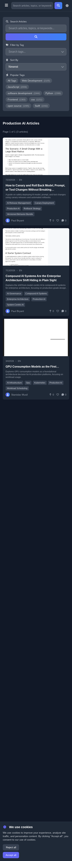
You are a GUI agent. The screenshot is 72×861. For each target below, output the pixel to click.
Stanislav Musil (19, 394)
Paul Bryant (17, 220)
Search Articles (18, 21)
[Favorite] (57, 220)
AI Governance (14, 293)
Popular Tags (17, 75)
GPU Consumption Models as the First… (32, 366)
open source (18, 105)
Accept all (11, 855)
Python (53, 93)
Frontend (17, 99)
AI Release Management (19, 203)
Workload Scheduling (17, 388)
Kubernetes (39, 383)
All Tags (12, 80)
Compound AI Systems (36, 293)
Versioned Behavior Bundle (20, 214)
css (36, 99)
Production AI (13, 208)
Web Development (36, 80)
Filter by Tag (17, 45)
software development (24, 93)
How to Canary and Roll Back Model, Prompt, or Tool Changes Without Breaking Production (35, 189)
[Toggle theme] (67, 5)
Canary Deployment (44, 203)
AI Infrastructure (14, 383)
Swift (41, 105)
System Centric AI (15, 305)
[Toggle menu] (6, 5)
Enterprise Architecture (17, 299)
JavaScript (17, 87)
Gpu (28, 383)
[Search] (58, 5)
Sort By (14, 60)
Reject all (11, 847)
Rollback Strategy (32, 208)
